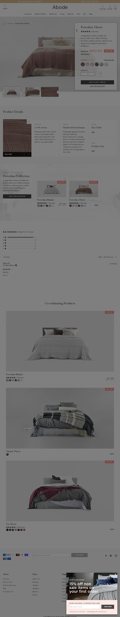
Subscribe (108, 606)
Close (60, 308)
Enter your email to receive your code (84, 603)
